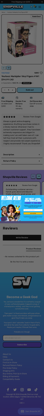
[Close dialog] (43, 196)
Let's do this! (33, 213)
